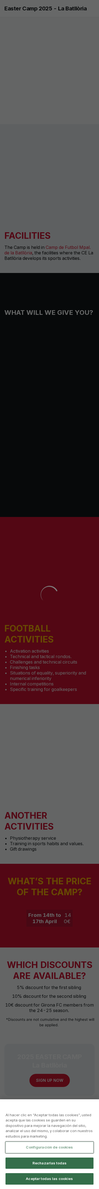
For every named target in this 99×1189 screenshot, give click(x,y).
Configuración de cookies (49, 1147)
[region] (49, 1144)
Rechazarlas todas (49, 1163)
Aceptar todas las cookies (49, 1178)
